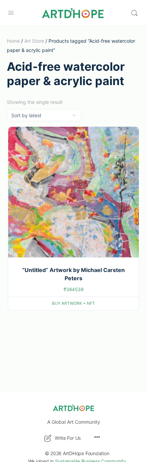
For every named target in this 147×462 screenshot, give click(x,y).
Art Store (34, 41)
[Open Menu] (11, 12)
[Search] (134, 13)
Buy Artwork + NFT (73, 303)
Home (13, 41)
